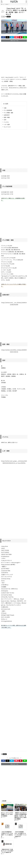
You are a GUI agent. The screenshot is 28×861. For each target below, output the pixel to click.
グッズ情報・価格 (8, 112)
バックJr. (6, 122)
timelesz (8, 16)
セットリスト (7, 127)
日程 (5, 108)
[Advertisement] (14, 58)
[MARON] (14, 1)
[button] (3, 37)
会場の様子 (7, 115)
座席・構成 (7, 117)
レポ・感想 (7, 124)
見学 (5, 120)
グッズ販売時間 (8, 110)
